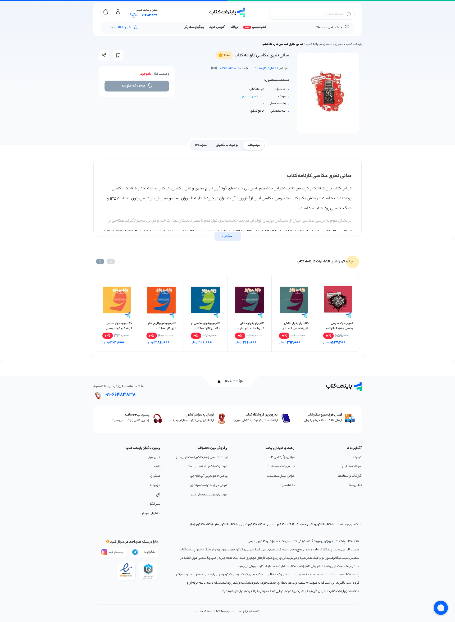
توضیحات (253, 145)
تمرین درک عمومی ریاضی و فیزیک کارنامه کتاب (339, 328)
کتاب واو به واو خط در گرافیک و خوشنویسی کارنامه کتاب (119, 328)
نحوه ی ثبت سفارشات (281, 466)
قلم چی (155, 466)
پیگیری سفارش (194, 27)
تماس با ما (355, 485)
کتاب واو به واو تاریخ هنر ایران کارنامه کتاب (162, 326)
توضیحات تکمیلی (227, 145)
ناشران (339, 44)
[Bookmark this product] (118, 55)
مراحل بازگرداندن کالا (282, 457)
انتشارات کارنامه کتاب (319, 44)
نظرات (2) (201, 145)
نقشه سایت (287, 485)
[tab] (253, 144)
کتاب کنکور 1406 (200, 524)
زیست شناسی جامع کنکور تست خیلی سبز (202, 457)
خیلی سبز (154, 457)
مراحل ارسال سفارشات (281, 476)
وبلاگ (234, 27)
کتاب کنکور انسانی (279, 524)
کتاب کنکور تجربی (251, 524)
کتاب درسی (259, 27)
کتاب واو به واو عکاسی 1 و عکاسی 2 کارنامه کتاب (205, 326)
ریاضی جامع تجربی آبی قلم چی (209, 476)
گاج (158, 495)
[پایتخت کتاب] (227, 12)
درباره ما (357, 457)
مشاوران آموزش (150, 513)
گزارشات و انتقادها (350, 476)
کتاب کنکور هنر (225, 524)
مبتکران (155, 476)
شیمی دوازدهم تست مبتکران (209, 485)
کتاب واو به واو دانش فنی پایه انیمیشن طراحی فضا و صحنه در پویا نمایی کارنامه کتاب (249, 331)
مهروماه (155, 485)
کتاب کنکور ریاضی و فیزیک (313, 524)
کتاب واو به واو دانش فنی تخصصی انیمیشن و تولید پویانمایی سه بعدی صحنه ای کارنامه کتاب (294, 331)
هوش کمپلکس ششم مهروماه (208, 466)
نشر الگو (155, 504)
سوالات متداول (352, 466)
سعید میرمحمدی (253, 96)
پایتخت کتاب (354, 44)
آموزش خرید (217, 27)
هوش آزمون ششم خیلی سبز (209, 495)
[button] (111, 261)
